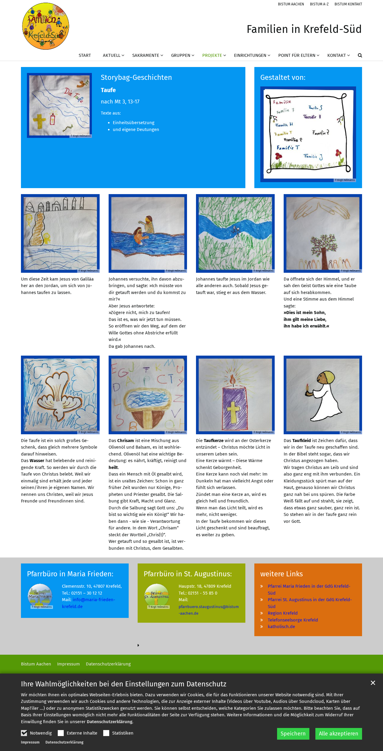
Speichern (293, 733)
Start (85, 55)
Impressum (30, 742)
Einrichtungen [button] (250, 55)
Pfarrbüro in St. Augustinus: (188, 574)
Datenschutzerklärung (109, 721)
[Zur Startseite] (45, 26)
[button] (356, 56)
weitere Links (281, 574)
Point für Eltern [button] (296, 55)
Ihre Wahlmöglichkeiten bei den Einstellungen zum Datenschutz (123, 684)
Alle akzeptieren (338, 733)
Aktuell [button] (111, 55)
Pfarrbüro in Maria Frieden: (70, 574)
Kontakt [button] (336, 55)
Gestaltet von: (283, 77)
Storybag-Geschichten (136, 77)
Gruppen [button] (180, 55)
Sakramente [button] (145, 55)
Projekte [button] (212, 55)
